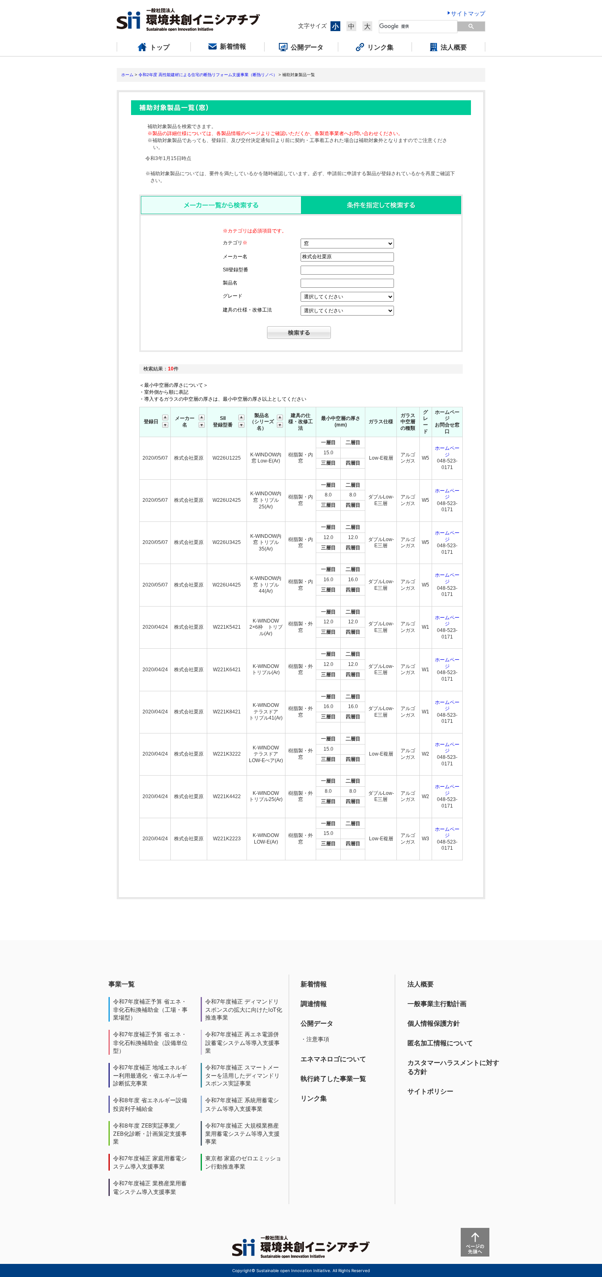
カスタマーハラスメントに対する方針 (453, 1067)
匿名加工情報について (440, 1043)
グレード (232, 296)
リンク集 (314, 1098)
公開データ (317, 1023)
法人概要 (420, 984)
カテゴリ (235, 243)
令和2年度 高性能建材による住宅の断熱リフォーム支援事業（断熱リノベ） (207, 74)
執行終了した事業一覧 (333, 1078)
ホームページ (447, 451)
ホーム (127, 74)
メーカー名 (235, 256)
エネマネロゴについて (333, 1059)
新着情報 (314, 984)
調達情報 (314, 1003)
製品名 (230, 283)
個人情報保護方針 (433, 1023)
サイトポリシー (430, 1091)
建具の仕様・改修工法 (247, 310)
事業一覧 (122, 984)
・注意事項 (315, 1039)
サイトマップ (468, 13)
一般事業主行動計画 (436, 1003)
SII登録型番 (235, 270)
